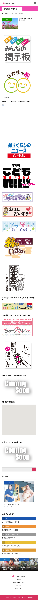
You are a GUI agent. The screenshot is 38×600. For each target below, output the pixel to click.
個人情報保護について (19, 582)
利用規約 (19, 585)
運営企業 (19, 579)
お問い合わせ (19, 588)
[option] (9, 564)
